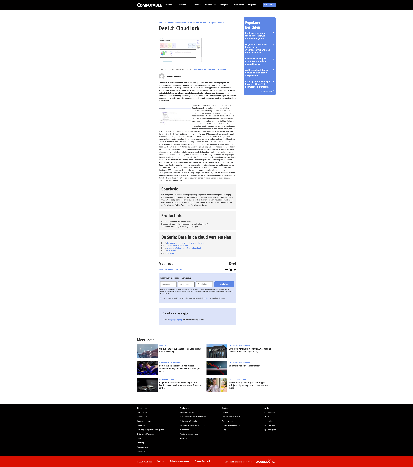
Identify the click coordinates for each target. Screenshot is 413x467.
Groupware (181, 269)
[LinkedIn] (230, 269)
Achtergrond (200, 69)
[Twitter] (234, 269)
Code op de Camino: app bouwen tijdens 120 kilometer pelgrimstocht (257, 84)
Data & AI (162, 345)
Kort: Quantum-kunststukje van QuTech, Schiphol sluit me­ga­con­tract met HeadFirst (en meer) (179, 368)
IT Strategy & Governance (170, 362)
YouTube (271, 425)
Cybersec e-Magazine (145, 434)
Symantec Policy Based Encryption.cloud (184, 248)
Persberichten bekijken (189, 434)
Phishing (140, 443)
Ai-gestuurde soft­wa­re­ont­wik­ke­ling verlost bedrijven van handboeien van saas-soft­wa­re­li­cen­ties (180, 385)
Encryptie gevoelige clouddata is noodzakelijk (186, 243)
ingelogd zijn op (175, 320)
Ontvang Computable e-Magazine (150, 430)
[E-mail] (226, 269)
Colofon (225, 413)
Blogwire (183, 438)
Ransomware (142, 447)
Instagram (272, 430)
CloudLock (171, 251)
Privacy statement (202, 461)
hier (207, 298)
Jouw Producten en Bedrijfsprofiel (193, 417)
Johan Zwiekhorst (174, 76)
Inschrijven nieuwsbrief (231, 425)
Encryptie (169, 269)
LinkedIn (271, 421)
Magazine (141, 425)
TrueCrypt (171, 253)
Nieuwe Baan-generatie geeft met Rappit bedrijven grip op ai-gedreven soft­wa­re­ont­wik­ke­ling (249, 385)
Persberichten (185, 430)
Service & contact (229, 421)
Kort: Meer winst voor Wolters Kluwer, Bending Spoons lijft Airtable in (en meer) (250, 350)
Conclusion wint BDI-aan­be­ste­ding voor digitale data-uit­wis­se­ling (180, 350)
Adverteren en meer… (188, 413)
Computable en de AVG (231, 417)
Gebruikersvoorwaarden (180, 461)
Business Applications (197, 23)
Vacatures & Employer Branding (192, 425)
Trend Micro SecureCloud (177, 246)
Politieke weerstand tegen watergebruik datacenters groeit (255, 36)
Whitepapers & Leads (188, 421)
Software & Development (175, 23)
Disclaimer (161, 461)
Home (161, 23)
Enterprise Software (216, 23)
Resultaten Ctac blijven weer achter (244, 365)
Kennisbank (142, 417)
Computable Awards (145, 421)
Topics (140, 438)
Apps (161, 269)
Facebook (272, 413)
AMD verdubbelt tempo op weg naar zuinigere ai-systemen (256, 73)
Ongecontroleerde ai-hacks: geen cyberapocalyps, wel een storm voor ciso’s (257, 48)
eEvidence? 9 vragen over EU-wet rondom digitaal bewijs (255, 61)
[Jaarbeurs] (264, 462)
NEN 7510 (141, 451)
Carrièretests (142, 413)
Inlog (224, 430)
